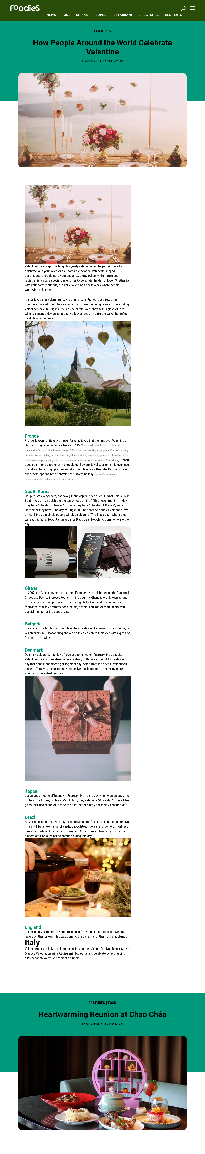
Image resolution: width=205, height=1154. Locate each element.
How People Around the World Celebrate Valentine (102, 47)
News (51, 15)
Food (66, 15)
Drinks (82, 15)
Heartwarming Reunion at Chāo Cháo (102, 1014)
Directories (149, 15)
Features (102, 31)
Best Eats (173, 15)
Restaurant (122, 15)
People (100, 15)
